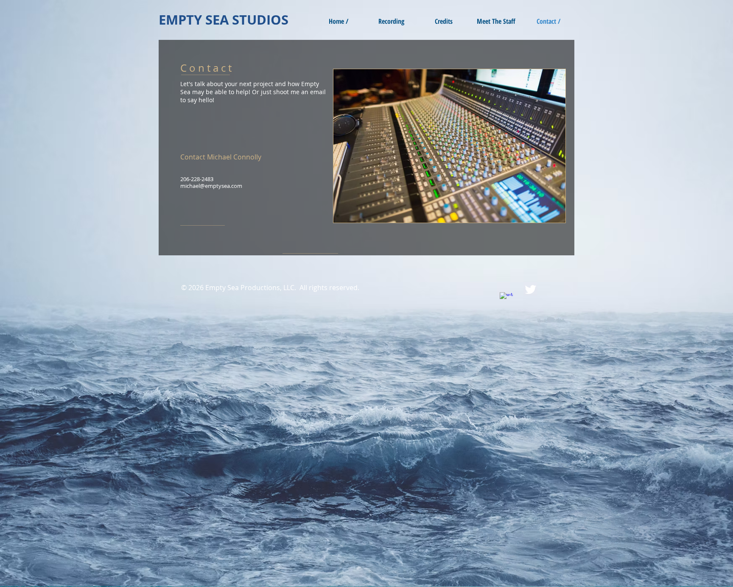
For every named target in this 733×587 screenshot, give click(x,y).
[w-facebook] (506, 298)
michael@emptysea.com (211, 186)
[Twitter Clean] (530, 289)
